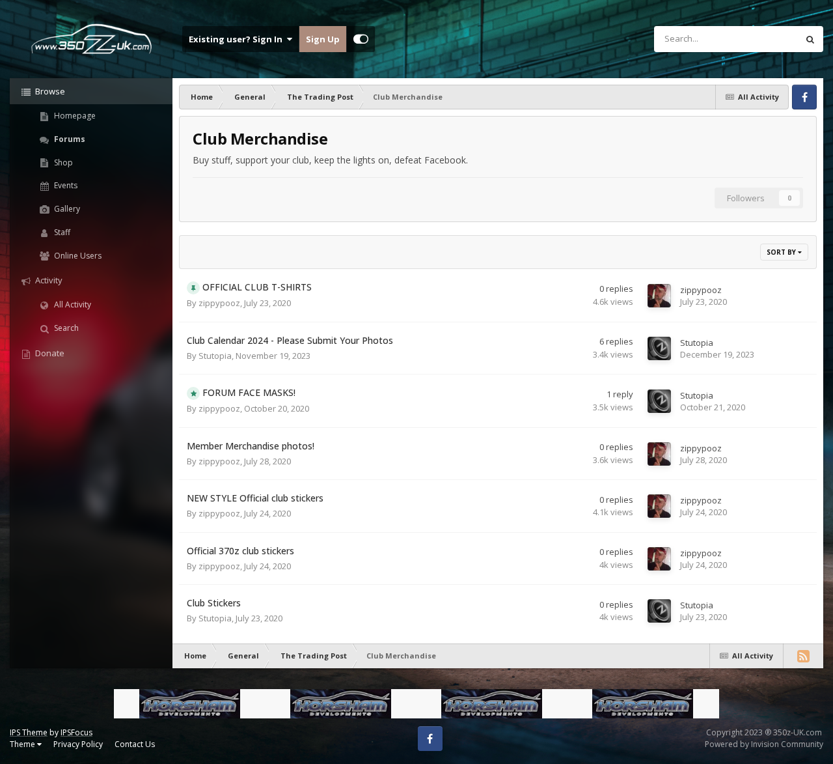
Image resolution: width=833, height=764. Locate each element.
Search (65, 327)
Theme (23, 744)
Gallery (66, 208)
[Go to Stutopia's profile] (659, 348)
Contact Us (135, 744)
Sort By (782, 252)
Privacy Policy (78, 744)
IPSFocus (76, 732)
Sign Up (323, 39)
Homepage (74, 115)
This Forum (759, 38)
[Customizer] (361, 39)
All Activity (71, 304)
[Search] (810, 39)
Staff (61, 232)
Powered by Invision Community (764, 744)
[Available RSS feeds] (803, 656)
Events (64, 185)
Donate (48, 353)
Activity (47, 280)
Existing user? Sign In (237, 39)
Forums (68, 139)
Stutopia (215, 355)
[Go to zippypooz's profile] (659, 295)
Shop (62, 162)
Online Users (77, 255)
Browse (49, 91)
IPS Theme (29, 732)
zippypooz (219, 303)
